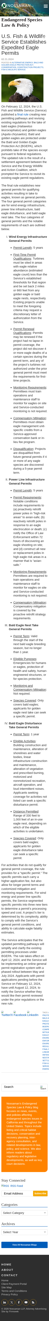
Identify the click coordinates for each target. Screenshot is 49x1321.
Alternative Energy (22, 62)
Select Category (13, 1213)
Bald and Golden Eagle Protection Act (22, 63)
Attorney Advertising (36, 1309)
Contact (9, 1275)
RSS (33, 1302)
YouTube (26, 1302)
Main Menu (46, 6)
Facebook (19, 1302)
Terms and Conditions (14, 1291)
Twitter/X (11, 1302)
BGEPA (45, 1027)
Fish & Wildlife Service (13, 69)
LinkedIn (4, 1302)
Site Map (6, 1287)
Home (6, 1264)
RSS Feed (16, 1185)
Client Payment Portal (14, 1284)
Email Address (13, 1193)
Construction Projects (30, 67)
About (7, 1269)
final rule (22, 114)
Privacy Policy (9, 1294)
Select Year (10, 1232)
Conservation (8, 67)
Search (8, 1086)
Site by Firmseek (10, 1311)
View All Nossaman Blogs (24, 1245)
